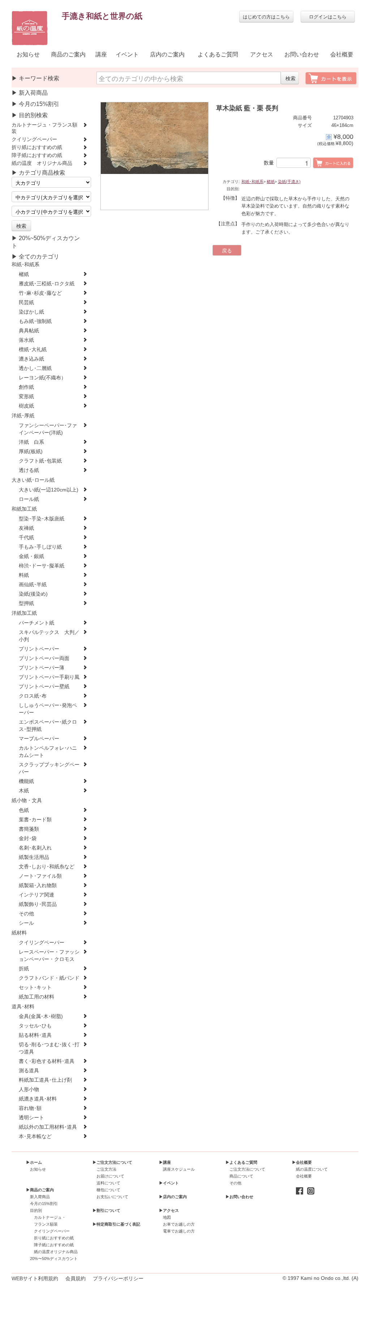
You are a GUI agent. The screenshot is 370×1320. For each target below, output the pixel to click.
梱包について (108, 1190)
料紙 (24, 575)
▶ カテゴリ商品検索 (38, 173)
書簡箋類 (29, 829)
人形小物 (29, 1089)
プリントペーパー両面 (44, 658)
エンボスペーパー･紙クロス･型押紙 (48, 725)
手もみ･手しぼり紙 (40, 547)
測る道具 (29, 1070)
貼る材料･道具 (35, 1035)
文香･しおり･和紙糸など (46, 866)
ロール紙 (29, 499)
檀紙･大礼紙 (33, 349)
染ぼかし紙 (31, 312)
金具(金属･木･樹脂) (41, 1016)
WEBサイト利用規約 (35, 1278)
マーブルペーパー (39, 738)
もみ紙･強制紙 (35, 321)
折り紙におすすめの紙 (37, 147)
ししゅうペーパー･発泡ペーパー (48, 709)
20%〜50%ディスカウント (54, 1258)
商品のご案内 (68, 54)
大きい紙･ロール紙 (33, 480)
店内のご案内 (167, 54)
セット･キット (35, 987)
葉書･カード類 (35, 819)
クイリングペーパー (34, 139)
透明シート (31, 1117)
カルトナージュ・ (50, 1217)
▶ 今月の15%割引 (35, 104)
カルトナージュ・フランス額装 (44, 128)
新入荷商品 (40, 1197)
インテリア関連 (36, 895)
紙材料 (19, 933)
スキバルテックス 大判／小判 (49, 636)
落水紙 (26, 340)
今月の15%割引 (44, 1203)
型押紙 (26, 603)
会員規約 (75, 1278)
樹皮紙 (26, 406)
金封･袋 (27, 838)
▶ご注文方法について (112, 1162)
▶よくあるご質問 (241, 1162)
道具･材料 (23, 1006)
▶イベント (169, 1183)
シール (26, 923)
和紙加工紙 (24, 509)
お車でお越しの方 (179, 1224)
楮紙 (24, 274)
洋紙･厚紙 (23, 415)
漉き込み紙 (31, 359)
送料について (108, 1183)
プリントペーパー (39, 649)
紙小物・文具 (27, 800)
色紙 (24, 810)
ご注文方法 (106, 1169)
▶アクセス (169, 1210)
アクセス (261, 54)
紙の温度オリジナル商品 (56, 1251)
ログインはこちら (328, 16)
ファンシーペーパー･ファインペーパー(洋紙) (48, 429)
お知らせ (28, 54)
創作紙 (26, 387)
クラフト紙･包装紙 (40, 461)
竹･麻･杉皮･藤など (40, 293)
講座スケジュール (179, 1169)
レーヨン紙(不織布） (42, 377)
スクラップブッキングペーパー (49, 768)
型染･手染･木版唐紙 (41, 518)
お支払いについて (112, 1197)
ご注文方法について (247, 1169)
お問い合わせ (301, 54)
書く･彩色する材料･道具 (46, 1061)
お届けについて (110, 1176)
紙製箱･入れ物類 (38, 885)
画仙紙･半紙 (33, 584)
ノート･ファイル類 (40, 876)
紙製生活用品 (34, 857)
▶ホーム (34, 1162)
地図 (167, 1217)
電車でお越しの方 (179, 1231)
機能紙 (26, 781)
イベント (127, 54)
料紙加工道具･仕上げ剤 (45, 1080)
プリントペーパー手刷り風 (49, 677)
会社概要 (341, 54)
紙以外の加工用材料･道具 (48, 1127)
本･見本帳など (35, 1136)
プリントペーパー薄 (41, 667)
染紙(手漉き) (289, 181)
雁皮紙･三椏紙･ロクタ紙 (46, 283)
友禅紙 (26, 528)
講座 (101, 54)
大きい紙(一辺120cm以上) (48, 490)
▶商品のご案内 (40, 1190)
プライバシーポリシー (118, 1278)
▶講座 (165, 1162)
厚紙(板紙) (31, 451)
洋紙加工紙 (24, 613)
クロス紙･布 (33, 696)
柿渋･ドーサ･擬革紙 (41, 566)
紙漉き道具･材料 (38, 1099)
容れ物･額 (30, 1108)
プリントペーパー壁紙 (44, 686)
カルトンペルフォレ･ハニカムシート (48, 751)
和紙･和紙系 (25, 264)
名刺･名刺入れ (35, 848)
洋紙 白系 (31, 442)
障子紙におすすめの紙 (37, 155)
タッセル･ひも (35, 1026)
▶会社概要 (302, 1162)
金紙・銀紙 (31, 556)
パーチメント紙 (36, 623)
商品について (241, 1176)
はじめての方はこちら (266, 16)
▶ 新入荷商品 (30, 93)
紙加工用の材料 (36, 997)
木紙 (24, 790)
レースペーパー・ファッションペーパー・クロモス (49, 955)
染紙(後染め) (33, 594)
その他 (26, 913)
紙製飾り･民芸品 (38, 904)
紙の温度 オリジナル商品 (42, 163)
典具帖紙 (29, 330)
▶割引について (106, 1210)
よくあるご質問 (218, 54)
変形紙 (26, 396)
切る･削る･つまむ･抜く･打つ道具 (49, 1048)
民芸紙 (26, 302)
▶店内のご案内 (173, 1197)
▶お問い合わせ (239, 1197)
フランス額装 (46, 1224)
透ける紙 (29, 470)
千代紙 (26, 537)
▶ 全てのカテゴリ (35, 257)
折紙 (24, 968)
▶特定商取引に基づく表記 (116, 1224)
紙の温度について (312, 1169)
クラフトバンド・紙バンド (49, 978)
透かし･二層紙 (35, 368)
